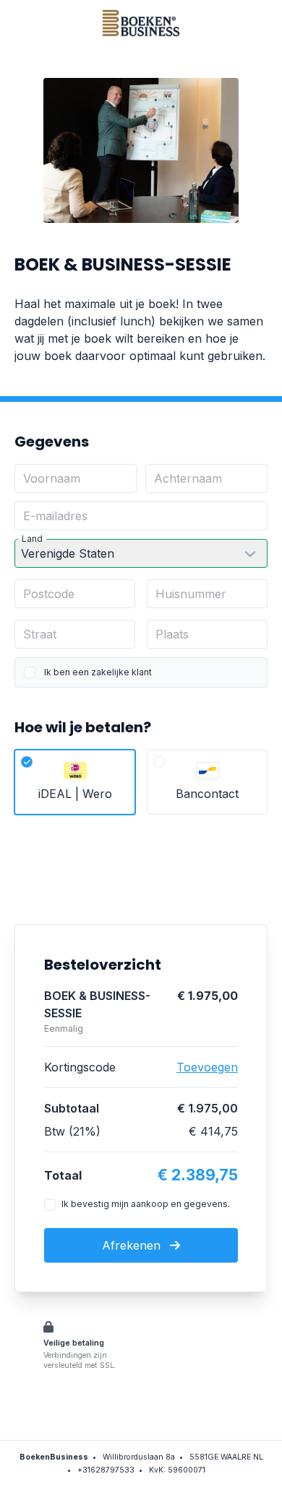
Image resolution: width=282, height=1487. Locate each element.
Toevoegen (207, 1067)
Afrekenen (133, 1245)
